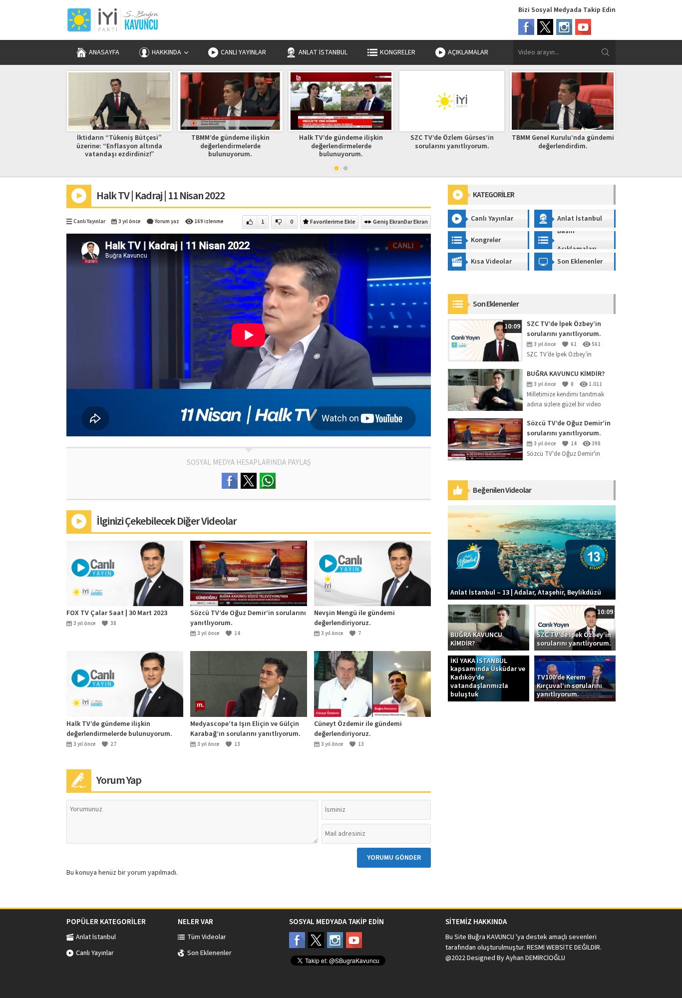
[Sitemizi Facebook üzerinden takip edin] (297, 940)
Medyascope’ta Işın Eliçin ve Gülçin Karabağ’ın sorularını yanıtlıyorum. (245, 729)
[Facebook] (526, 27)
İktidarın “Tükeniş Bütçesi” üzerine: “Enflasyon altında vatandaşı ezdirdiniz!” (119, 146)
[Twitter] (545, 27)
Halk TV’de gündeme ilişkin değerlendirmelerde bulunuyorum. (341, 146)
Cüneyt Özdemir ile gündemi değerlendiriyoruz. (358, 729)
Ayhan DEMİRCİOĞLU (535, 958)
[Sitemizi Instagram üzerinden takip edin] (335, 940)
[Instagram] (564, 27)
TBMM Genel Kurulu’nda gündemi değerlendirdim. (563, 142)
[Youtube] (583, 27)
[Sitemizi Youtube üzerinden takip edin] (354, 940)
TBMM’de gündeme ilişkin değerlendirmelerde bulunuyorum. (230, 146)
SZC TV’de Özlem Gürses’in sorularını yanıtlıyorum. (452, 142)
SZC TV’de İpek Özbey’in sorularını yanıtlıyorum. (564, 329)
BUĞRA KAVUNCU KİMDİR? (566, 374)
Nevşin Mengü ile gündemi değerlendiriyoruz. (354, 618)
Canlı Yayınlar (89, 221)
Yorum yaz (167, 221)
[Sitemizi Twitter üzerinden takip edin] (316, 940)
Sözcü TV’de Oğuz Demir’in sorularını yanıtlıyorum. (248, 618)
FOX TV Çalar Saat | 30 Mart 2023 (116, 613)
